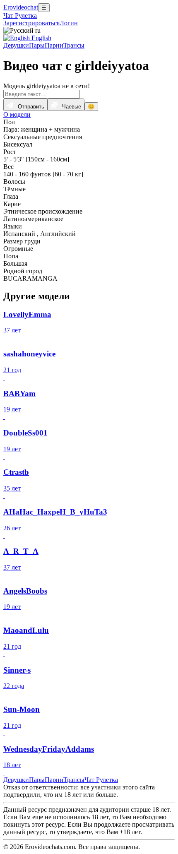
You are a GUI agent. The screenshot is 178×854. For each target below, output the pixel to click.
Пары (37, 45)
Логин (69, 22)
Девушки (16, 45)
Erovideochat (20, 7)
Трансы (73, 45)
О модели (17, 114)
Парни (54, 45)
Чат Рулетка (20, 15)
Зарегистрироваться (31, 22)
